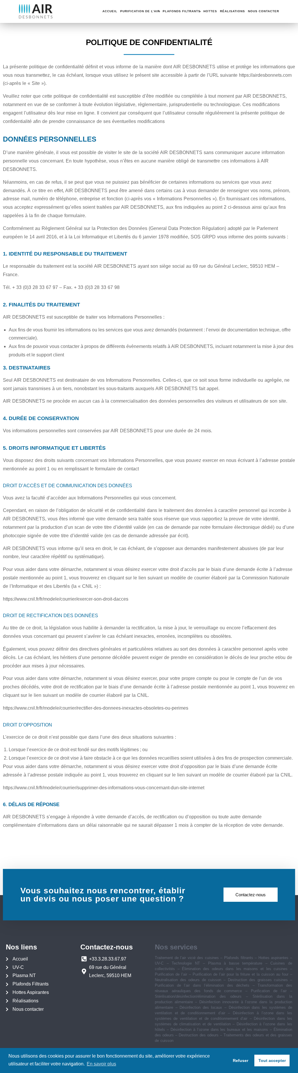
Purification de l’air (140, 11)
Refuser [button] (240, 1060)
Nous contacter (263, 11)
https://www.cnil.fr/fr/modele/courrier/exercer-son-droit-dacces (65, 599)
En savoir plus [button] (101, 1063)
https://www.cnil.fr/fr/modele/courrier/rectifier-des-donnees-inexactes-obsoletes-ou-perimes (95, 708)
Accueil (109, 11)
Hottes (210, 11)
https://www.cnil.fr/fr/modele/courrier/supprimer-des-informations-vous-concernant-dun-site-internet (103, 787)
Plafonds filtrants (182, 11)
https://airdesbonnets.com (265, 75)
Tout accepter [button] (272, 1060)
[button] (251, 895)
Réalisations (232, 11)
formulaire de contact (117, 468)
